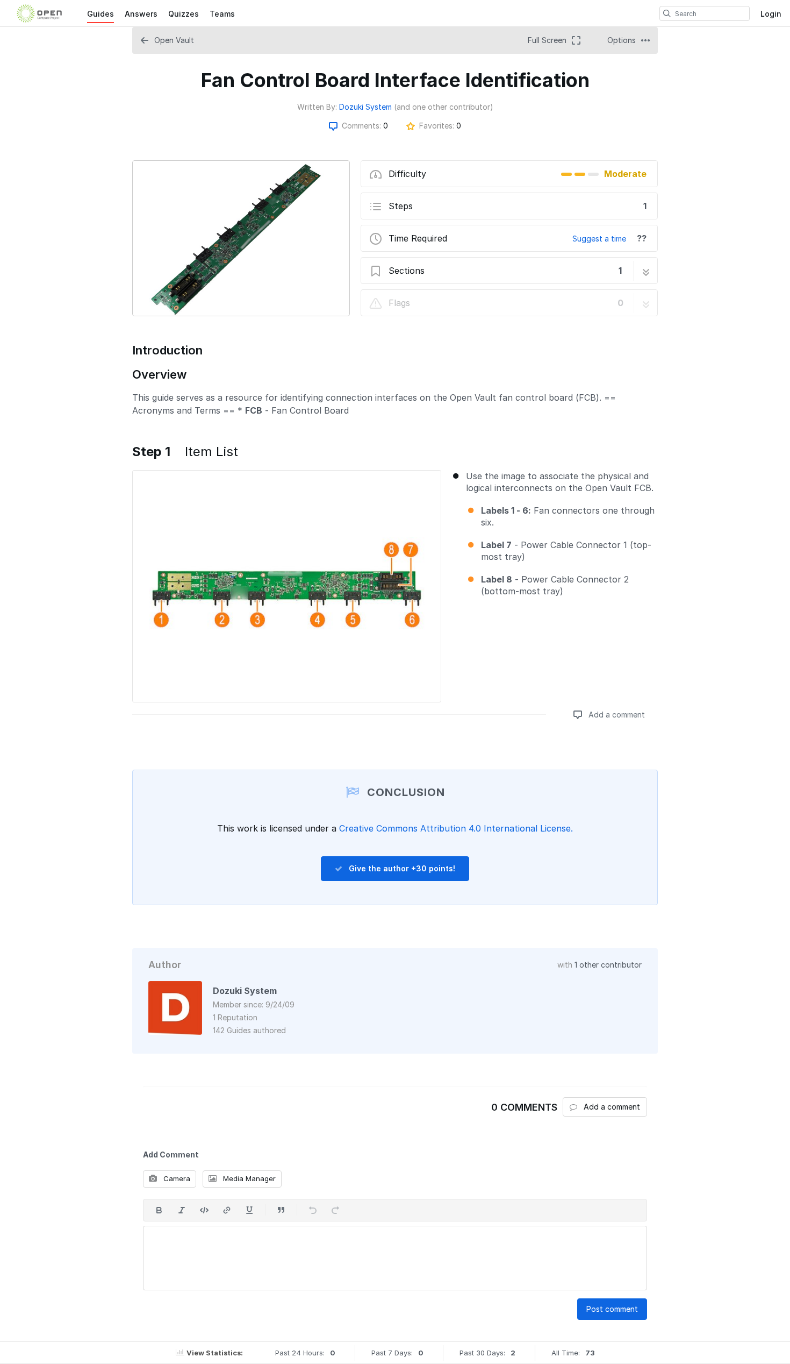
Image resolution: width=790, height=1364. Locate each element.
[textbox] (395, 1258)
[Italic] (181, 1210)
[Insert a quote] (281, 1210)
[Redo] (335, 1210)
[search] (667, 13)
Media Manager (248, 1178)
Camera (175, 1178)
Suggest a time (599, 238)
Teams (222, 13)
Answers (141, 13)
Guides (100, 13)
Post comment (612, 1308)
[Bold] (159, 1210)
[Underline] (249, 1210)
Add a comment (615, 714)
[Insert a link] (227, 1210)
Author (164, 964)
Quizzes (183, 13)
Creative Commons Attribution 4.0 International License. (456, 828)
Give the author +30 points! (401, 868)
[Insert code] (204, 1210)
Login (770, 13)
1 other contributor (608, 964)
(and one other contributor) (443, 106)
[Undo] (313, 1210)
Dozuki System (365, 106)
